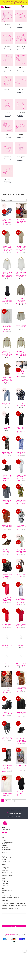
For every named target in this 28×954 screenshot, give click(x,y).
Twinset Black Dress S (21, 792)
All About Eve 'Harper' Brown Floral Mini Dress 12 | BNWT (7, 380)
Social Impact (5, 885)
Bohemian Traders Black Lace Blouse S (21, 713)
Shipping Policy (5, 867)
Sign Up (14, 926)
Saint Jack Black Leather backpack (7, 737)
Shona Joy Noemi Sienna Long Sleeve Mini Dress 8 (7, 526)
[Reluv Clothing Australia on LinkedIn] (6, 833)
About (3, 880)
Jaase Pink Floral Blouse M (7, 689)
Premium (4, 850)
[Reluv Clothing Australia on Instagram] (4, 833)
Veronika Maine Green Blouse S (21, 644)
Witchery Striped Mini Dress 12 (21, 664)
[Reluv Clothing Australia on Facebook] (2, 833)
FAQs (3, 888)
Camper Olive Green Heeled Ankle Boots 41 (7, 477)
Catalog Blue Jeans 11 (7, 404)
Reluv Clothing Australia (11, 934)
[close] (26, 2)
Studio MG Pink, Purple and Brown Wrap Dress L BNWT (21, 222)
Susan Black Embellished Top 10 (7, 644)
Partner (3, 894)
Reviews (4, 859)
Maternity (4, 852)
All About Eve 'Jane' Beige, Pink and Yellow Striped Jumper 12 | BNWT (7, 353)
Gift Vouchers (5, 844)
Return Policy (5, 869)
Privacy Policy (5, 870)
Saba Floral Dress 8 (21, 574)
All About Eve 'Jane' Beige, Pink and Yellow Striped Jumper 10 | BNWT (21, 353)
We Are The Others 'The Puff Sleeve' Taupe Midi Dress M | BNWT (7, 248)
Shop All (4, 840)
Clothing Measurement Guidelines (10, 897)
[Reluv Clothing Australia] (9, 7)
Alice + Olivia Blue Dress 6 (21, 452)
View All (7, 27)
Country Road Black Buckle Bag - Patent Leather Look (21, 372)
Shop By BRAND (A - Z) (8, 842)
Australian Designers (7, 849)
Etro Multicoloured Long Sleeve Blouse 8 (21, 767)
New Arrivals (5, 845)
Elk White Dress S (7, 793)
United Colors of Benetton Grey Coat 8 (7, 501)
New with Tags (5, 847)
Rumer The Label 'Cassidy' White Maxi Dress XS (21, 477)
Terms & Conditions (7, 872)
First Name (5, 912)
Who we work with (7, 890)
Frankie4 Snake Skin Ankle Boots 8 (7, 712)
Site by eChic (10, 936)
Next (21, 801)
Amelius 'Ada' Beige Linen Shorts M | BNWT (21, 326)
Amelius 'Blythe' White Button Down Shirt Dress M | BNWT (7, 327)
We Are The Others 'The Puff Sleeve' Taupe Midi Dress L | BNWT (21, 248)
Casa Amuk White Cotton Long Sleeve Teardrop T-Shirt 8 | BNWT (21, 275)
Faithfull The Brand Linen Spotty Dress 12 (21, 688)
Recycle (4, 856)
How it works (5, 881)
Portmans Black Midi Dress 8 (7, 427)
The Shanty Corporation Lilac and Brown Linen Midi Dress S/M (21, 600)
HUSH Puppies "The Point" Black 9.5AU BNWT (7, 221)
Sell (2, 854)
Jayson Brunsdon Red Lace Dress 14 (21, 625)
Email (3, 918)
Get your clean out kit (7, 887)
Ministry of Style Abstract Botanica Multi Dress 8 (21, 501)
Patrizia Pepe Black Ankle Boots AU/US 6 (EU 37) (21, 740)
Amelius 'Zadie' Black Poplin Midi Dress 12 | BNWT (7, 300)
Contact (4, 878)
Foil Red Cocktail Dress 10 (7, 625)
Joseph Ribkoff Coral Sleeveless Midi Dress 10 (7, 599)
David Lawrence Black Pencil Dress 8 (21, 428)
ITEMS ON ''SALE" (6, 861)
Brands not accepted (7, 895)
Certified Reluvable (6, 857)
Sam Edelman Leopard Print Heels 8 (7, 551)
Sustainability (5, 883)
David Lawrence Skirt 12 (7, 664)
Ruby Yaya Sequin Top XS (7, 575)
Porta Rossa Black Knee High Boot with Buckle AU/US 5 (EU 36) (7, 768)
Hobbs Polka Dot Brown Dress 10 (7, 452)
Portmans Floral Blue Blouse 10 (21, 404)
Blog (3, 892)
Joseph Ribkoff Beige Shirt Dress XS (21, 551)
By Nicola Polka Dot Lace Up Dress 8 (21, 526)
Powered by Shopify (18, 936)
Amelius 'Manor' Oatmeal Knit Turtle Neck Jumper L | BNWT (21, 301)
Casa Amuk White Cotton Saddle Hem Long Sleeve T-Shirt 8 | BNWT (7, 275)
